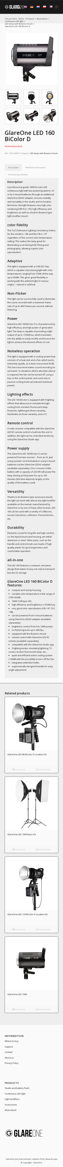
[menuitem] (17, 7)
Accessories (11, 1104)
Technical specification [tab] (18, 174)
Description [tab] (13, 167)
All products (11, 1110)
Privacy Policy (11, 1063)
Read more (19, 769)
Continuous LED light (15, 1093)
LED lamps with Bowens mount (44, 153)
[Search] (17, 7)
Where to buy (11, 1041)
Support (9, 1046)
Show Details (44, 769)
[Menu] (56, 7)
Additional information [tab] (35, 167)
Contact (8, 1052)
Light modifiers (12, 1099)
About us (9, 1057)
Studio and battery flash (17, 1088)
